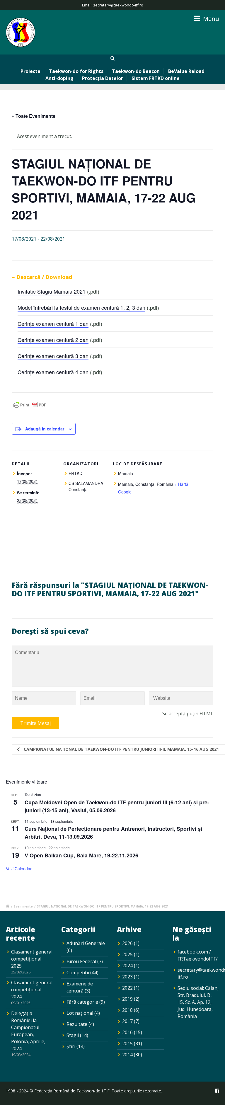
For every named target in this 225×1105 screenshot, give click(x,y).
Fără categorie (82, 1002)
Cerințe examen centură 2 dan (53, 339)
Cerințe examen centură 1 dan (53, 323)
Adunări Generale (86, 943)
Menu (210, 19)
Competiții (78, 972)
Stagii (73, 1035)
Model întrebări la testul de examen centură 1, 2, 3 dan (81, 307)
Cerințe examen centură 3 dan (53, 356)
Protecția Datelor (102, 78)
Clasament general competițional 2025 (31, 959)
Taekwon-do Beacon (136, 71)
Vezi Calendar (19, 868)
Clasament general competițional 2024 (31, 989)
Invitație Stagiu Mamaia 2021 (52, 291)
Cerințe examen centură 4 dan (53, 372)
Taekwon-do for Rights (76, 71)
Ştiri (71, 1046)
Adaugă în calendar (44, 429)
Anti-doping (59, 78)
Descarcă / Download (44, 276)
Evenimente (23, 906)
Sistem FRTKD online (156, 78)
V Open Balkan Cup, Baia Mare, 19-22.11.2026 (81, 855)
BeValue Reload (186, 71)
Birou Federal (81, 961)
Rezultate (77, 1024)
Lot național (80, 1013)
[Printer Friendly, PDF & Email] (30, 406)
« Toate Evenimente (33, 116)
